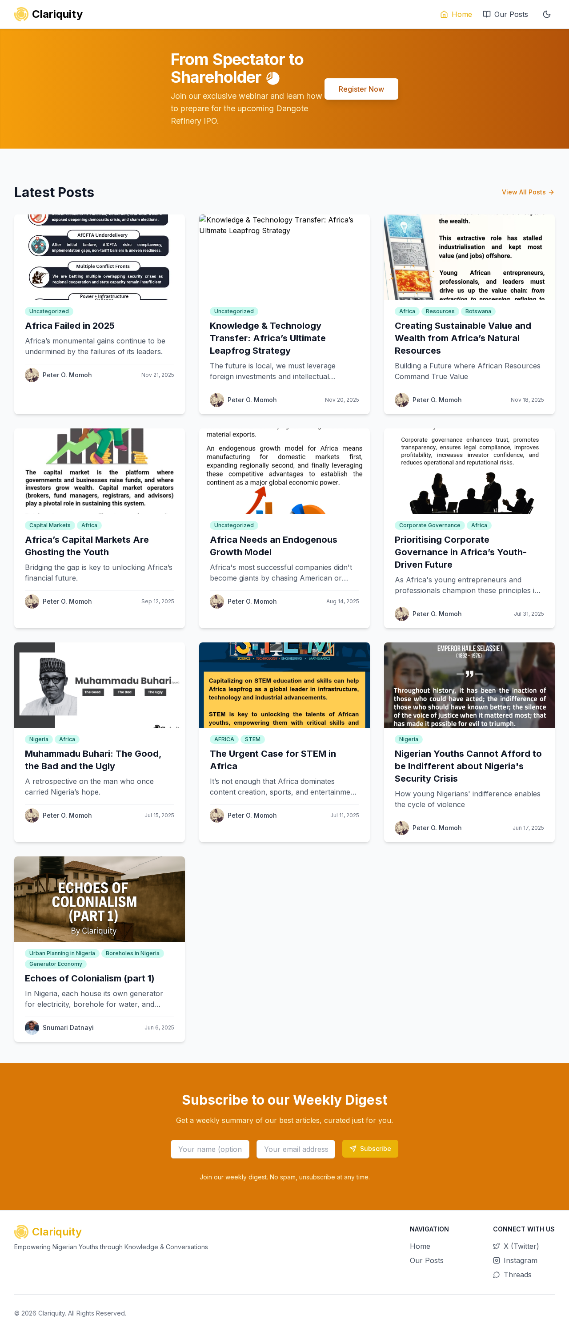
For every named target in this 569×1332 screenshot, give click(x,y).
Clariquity (51, 1313)
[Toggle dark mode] (547, 14)
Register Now (361, 89)
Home (462, 14)
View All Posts (524, 192)
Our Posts (511, 14)
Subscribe (375, 1148)
